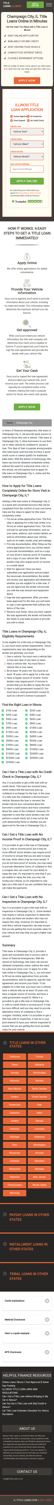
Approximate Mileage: (20, 164)
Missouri (14, 1080)
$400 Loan (35, 714)
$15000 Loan (13, 753)
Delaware (15, 1112)
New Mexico (14, 1088)
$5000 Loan (12, 740)
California (15, 1056)
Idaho (39, 1112)
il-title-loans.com (25, 1500)
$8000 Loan (36, 745)
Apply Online (35, 5)
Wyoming (15, 1193)
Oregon (14, 1096)
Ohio (14, 1144)
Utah (39, 1104)
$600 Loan (35, 719)
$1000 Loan (36, 727)
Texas (15, 1064)
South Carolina (39, 1096)
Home (9, 422)
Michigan (14, 1136)
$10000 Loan (37, 749)
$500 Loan (11, 719)
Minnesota (14, 1169)
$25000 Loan (13, 758)
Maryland (39, 1160)
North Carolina (39, 1088)
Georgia (15, 1072)
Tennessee (15, 1104)
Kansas (39, 1120)
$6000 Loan (36, 740)
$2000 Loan (36, 732)
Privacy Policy (23, 193)
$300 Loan (11, 714)
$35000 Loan (13, 762)
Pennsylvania (15, 1185)
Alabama (39, 1064)
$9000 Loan (12, 749)
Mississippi (39, 1072)
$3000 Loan (12, 736)
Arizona (39, 1152)
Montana (39, 1169)
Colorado (14, 1160)
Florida (39, 1056)
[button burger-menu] (49, 4)
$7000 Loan (12, 745)
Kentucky (15, 1128)
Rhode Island (39, 1185)
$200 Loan (35, 710)
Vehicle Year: (16, 126)
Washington (39, 1144)
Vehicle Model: (16, 151)
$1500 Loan (12, 732)
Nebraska (15, 1177)
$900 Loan (11, 727)
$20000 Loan (37, 753)
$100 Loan (11, 710)
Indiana (14, 1120)
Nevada (39, 1080)
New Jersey (39, 1177)
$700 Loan (11, 723)
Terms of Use (35, 193)
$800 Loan (35, 723)
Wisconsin (14, 1152)
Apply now (27, 80)
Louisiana (39, 1128)
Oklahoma (39, 1136)
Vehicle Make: (16, 139)
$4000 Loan (36, 736)
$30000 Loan (37, 758)
